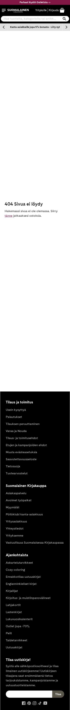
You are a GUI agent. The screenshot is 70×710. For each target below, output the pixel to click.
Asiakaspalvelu (16, 493)
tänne (9, 215)
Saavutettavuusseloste (21, 459)
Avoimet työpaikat (19, 500)
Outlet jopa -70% (17, 626)
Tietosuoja (13, 466)
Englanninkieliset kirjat (21, 584)
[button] (4, 10)
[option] (35, 27)
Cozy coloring (15, 569)
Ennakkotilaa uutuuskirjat (23, 577)
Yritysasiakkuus (16, 521)
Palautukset (14, 417)
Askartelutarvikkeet (19, 562)
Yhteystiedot (15, 528)
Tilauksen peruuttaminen (23, 424)
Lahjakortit (13, 605)
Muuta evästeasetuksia (21, 452)
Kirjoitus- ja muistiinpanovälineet (28, 598)
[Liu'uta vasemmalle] (3, 27)
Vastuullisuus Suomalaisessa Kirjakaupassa (35, 542)
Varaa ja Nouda (16, 431)
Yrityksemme (14, 535)
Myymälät (12, 507)
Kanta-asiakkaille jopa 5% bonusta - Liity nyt (35, 27)
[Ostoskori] (62, 10)
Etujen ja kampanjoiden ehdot (26, 445)
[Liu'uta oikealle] (66, 27)
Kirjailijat (12, 591)
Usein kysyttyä (16, 410)
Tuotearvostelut (17, 473)
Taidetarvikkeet (16, 640)
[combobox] (35, 19)
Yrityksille (41, 10)
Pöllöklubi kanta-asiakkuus (24, 514)
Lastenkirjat (14, 612)
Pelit (9, 633)
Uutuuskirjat (14, 647)
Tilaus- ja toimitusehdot (22, 438)
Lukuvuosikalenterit (19, 619)
